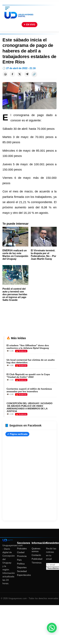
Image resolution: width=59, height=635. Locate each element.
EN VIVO (30, 24)
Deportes (22, 567)
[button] (52, 628)
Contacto (36, 555)
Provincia (22, 556)
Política (21, 563)
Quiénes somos (36, 550)
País (19, 560)
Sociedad (22, 571)
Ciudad (20, 552)
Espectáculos (24, 575)
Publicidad (37, 559)
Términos (36, 562)
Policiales (22, 548)
